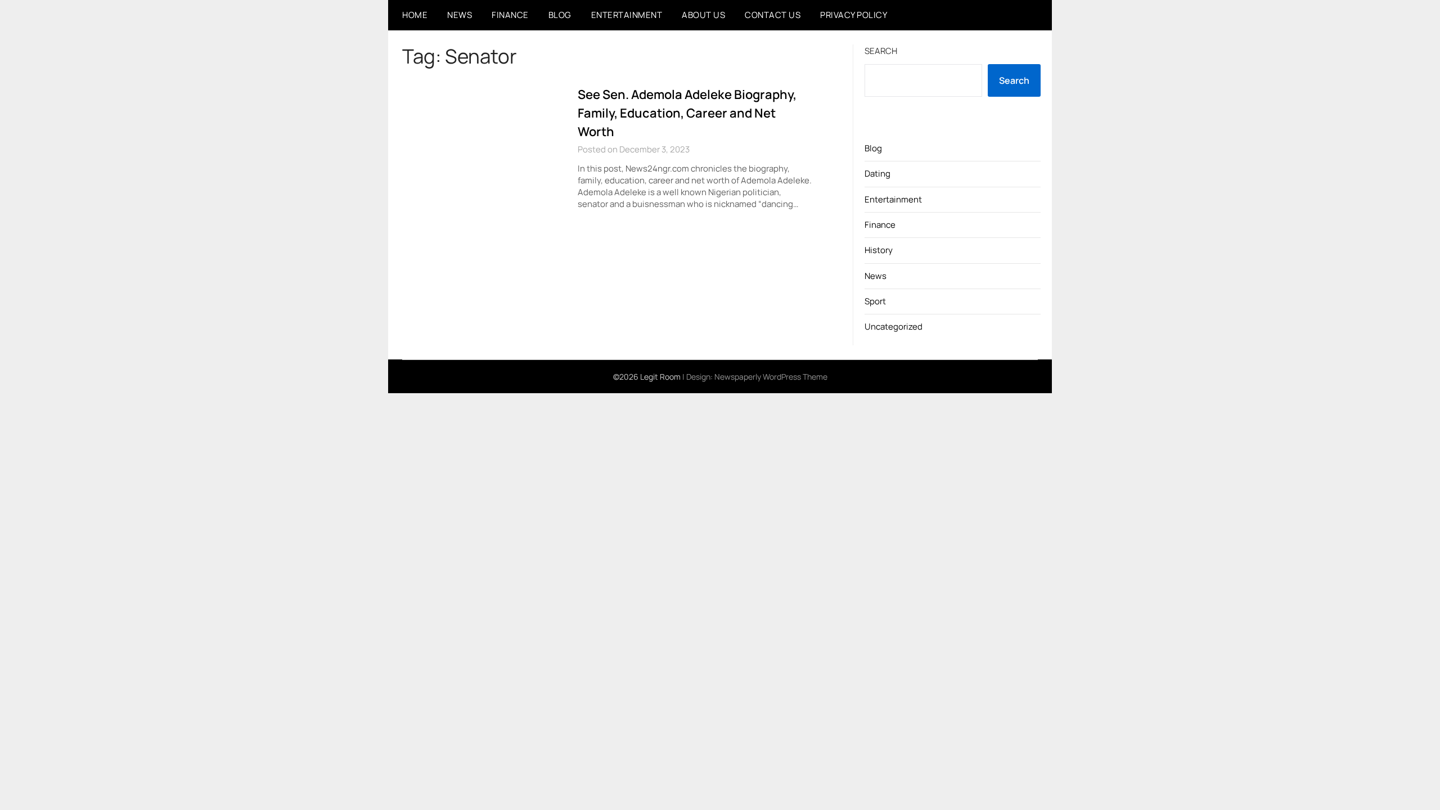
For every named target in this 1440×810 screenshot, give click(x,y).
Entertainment (627, 15)
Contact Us (772, 15)
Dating (877, 173)
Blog (560, 15)
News (459, 15)
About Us (703, 15)
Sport (875, 301)
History (879, 250)
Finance (510, 15)
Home (415, 15)
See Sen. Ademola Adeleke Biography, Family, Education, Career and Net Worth (687, 113)
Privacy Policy (853, 15)
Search (881, 51)
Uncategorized (893, 326)
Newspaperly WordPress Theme (770, 376)
